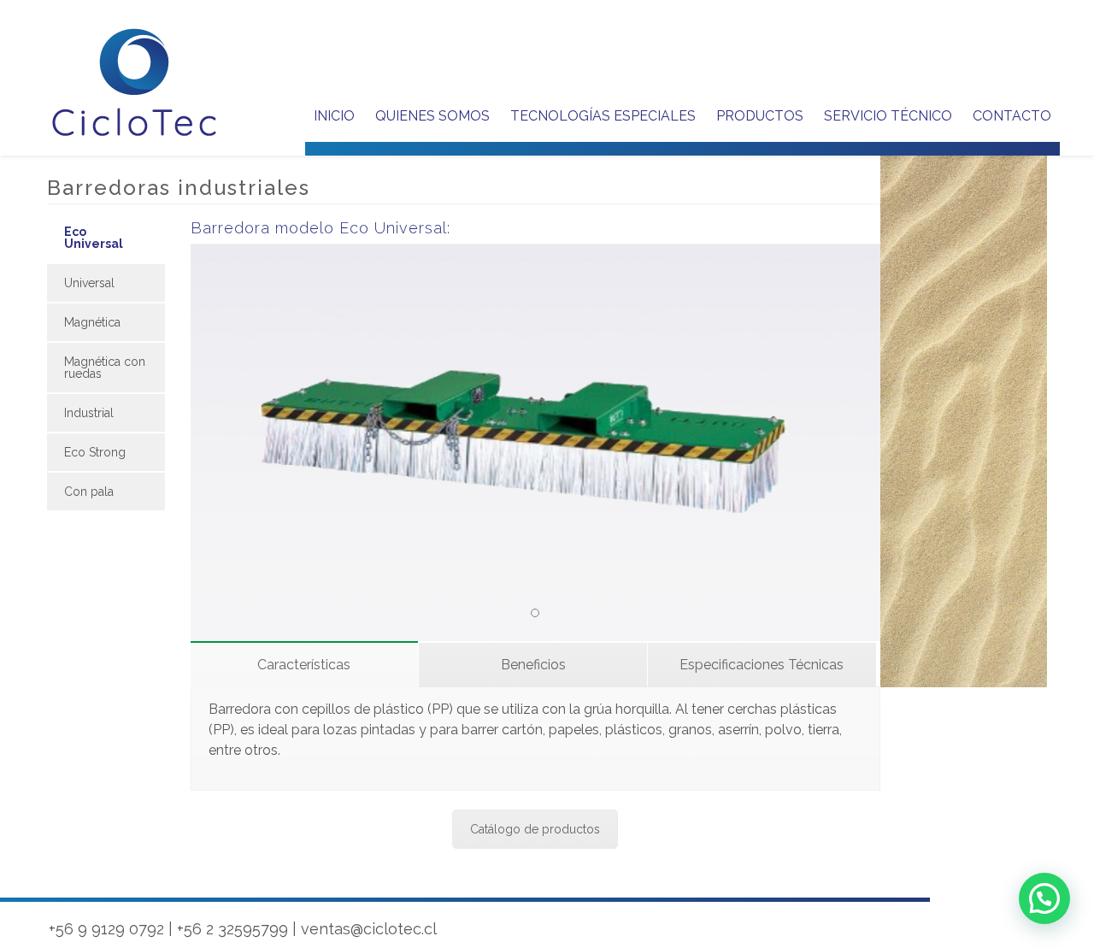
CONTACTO (1012, 116)
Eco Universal (93, 237)
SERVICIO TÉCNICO (888, 116)
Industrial (89, 413)
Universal (89, 283)
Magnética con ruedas (104, 367)
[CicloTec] (135, 83)
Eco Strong (95, 452)
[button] (1044, 898)
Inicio (334, 116)
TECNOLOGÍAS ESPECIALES (603, 116)
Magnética (92, 322)
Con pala (89, 491)
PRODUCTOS (759, 116)
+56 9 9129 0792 (106, 929)
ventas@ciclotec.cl (369, 929)
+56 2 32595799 (232, 929)
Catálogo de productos (535, 829)
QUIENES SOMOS (432, 116)
